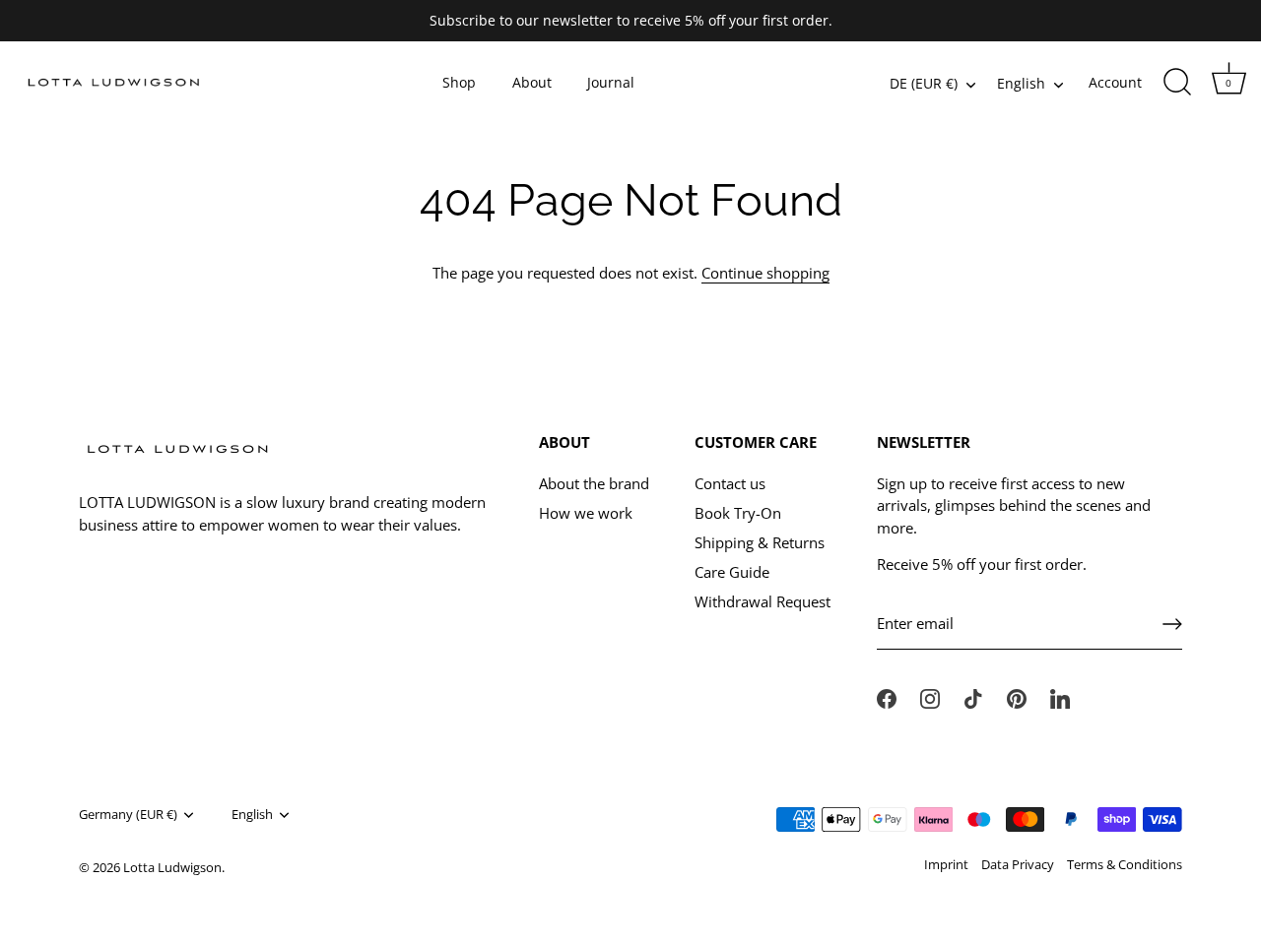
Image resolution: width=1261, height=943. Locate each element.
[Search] (1177, 82)
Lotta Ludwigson (172, 867)
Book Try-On (738, 513)
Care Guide (732, 572)
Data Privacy (1017, 864)
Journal (610, 83)
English (1021, 84)
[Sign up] (1172, 624)
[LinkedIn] (1060, 697)
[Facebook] (886, 697)
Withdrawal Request (762, 601)
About (532, 83)
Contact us (730, 483)
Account (1115, 83)
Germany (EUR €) (128, 815)
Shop (459, 83)
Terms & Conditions (1124, 864)
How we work (585, 513)
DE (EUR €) (924, 84)
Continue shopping (765, 273)
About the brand (594, 483)
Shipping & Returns (760, 542)
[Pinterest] (1017, 697)
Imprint (946, 864)
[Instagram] (930, 697)
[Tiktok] (973, 697)
